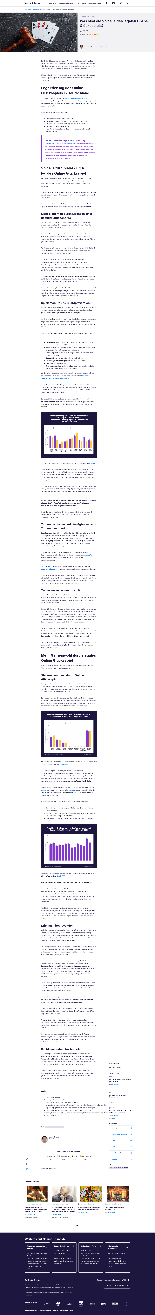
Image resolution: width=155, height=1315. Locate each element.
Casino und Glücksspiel (65, 3)
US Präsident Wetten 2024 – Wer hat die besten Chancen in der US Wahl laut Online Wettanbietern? (63, 1209)
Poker (78, 3)
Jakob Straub (88, 46)
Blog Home (52, 3)
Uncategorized (116, 1128)
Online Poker (45, 790)
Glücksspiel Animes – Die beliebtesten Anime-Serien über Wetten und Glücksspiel (36, 1209)
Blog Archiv (117, 1280)
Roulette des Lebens (94, 3)
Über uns (99, 1280)
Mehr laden (77, 1224)
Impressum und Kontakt (66, 1310)
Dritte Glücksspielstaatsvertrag (76, 98)
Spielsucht (55, 1310)
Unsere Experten (108, 1280)
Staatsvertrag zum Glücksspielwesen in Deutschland (62, 143)
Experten (115, 1159)
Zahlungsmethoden (48, 569)
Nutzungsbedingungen (31, 1310)
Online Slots (71, 790)
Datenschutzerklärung (45, 1310)
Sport (84, 3)
